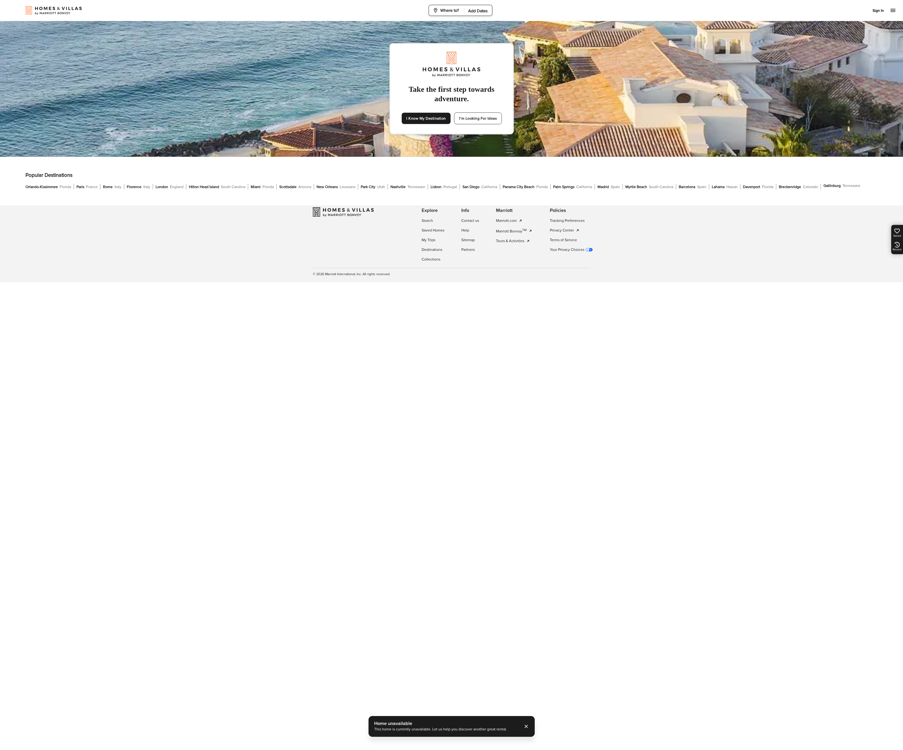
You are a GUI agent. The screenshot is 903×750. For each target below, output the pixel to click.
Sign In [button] (878, 10)
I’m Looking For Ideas (478, 118)
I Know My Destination (426, 118)
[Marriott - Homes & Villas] (343, 212)
